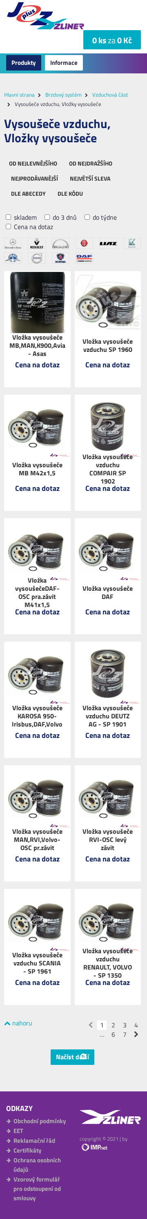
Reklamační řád (34, 1140)
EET (18, 1130)
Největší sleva (90, 178)
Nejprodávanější (34, 178)
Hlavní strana (19, 94)
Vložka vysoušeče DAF (107, 592)
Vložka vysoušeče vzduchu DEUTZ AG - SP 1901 (107, 716)
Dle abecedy (28, 193)
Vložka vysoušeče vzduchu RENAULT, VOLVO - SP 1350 (107, 963)
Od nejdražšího (90, 163)
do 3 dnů (64, 217)
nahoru (21, 1023)
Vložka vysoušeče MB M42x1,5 (37, 469)
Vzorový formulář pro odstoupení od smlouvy (37, 1189)
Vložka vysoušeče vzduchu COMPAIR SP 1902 (107, 469)
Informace (64, 62)
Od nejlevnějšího (33, 163)
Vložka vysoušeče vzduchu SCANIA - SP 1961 (37, 963)
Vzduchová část (110, 94)
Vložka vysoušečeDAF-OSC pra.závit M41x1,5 (37, 592)
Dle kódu (70, 193)
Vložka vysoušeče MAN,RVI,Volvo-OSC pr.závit (37, 839)
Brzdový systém (63, 94)
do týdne (104, 217)
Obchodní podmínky (39, 1121)
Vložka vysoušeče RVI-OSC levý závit (107, 839)
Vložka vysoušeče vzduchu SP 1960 (107, 345)
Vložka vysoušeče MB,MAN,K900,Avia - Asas (37, 345)
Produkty (23, 62)
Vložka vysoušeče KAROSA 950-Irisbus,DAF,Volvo (37, 716)
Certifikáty (27, 1150)
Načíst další (72, 1057)
